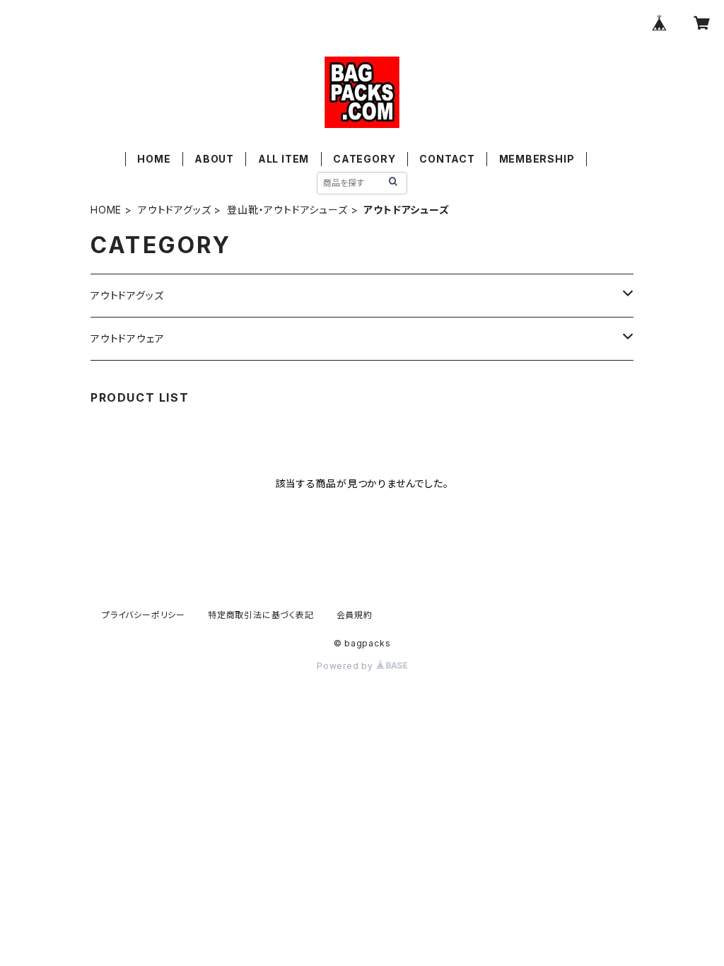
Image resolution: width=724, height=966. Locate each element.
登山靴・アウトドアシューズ (287, 210)
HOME (153, 159)
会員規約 (355, 615)
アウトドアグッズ (174, 210)
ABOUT (214, 159)
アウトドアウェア (127, 338)
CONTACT (447, 159)
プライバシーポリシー (143, 615)
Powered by (346, 666)
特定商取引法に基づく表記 (261, 615)
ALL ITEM (283, 159)
